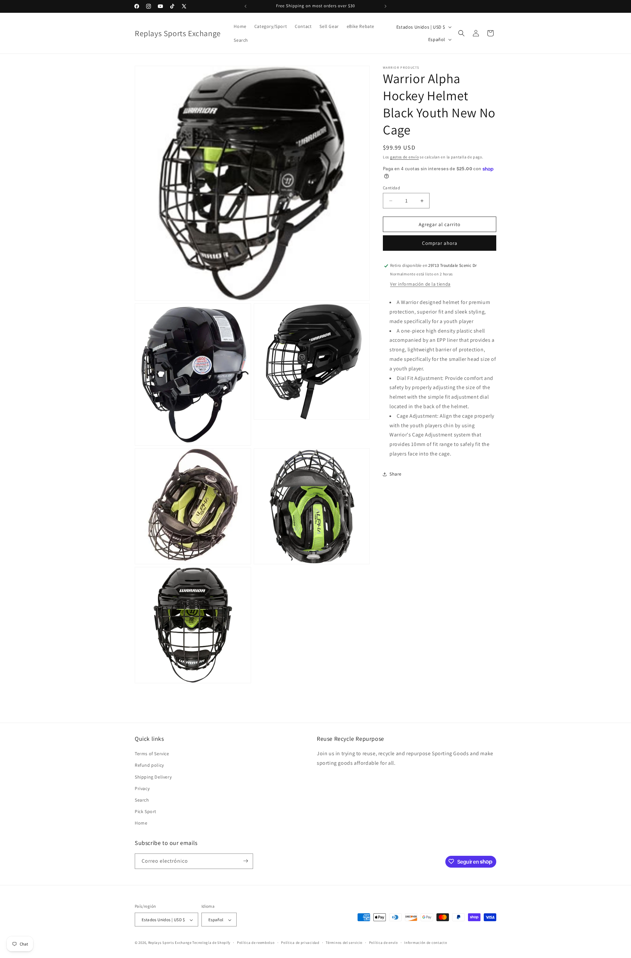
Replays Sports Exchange (170, 943)
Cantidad (391, 188)
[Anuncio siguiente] (385, 6)
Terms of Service (152, 754)
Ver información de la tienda (420, 284)
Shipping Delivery (153, 777)
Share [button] (395, 474)
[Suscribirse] (245, 861)
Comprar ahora (439, 243)
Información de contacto (425, 942)
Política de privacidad (300, 942)
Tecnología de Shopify (211, 943)
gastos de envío (404, 156)
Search (142, 800)
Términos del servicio (344, 942)
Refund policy (149, 765)
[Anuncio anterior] (245, 6)
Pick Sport (145, 811)
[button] (461, 33)
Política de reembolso (256, 942)
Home (141, 823)
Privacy (142, 788)
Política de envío (383, 942)
